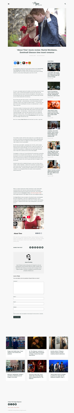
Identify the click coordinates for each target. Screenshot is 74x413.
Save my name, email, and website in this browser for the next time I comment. (28, 313)
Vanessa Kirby (16, 241)
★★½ (38, 55)
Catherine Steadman (35, 237)
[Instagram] (11, 404)
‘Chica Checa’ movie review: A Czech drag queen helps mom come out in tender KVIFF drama (53, 113)
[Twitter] (13, 404)
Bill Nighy (29, 237)
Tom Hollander (39, 239)
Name (14, 296)
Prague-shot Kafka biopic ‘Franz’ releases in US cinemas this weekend (15, 352)
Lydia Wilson (38, 238)
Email (14, 301)
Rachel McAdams (19, 239)
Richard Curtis (26, 239)
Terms (15, 407)
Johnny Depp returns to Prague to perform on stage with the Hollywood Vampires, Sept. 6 (58, 376)
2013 (14, 237)
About (9, 407)
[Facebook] (9, 404)
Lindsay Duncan (27, 238)
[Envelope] (16, 404)
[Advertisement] (28, 82)
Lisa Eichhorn (32, 238)
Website (14, 307)
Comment (15, 281)
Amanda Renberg (23, 237)
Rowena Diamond (33, 239)
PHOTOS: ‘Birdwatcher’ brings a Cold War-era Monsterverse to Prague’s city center (15, 376)
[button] (9, 4)
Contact (12, 407)
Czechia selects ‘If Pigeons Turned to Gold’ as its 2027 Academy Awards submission (58, 352)
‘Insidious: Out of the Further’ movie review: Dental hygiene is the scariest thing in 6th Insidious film (53, 133)
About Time (18, 237)
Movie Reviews (42, 55)
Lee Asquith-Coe (20, 238)
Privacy (18, 407)
